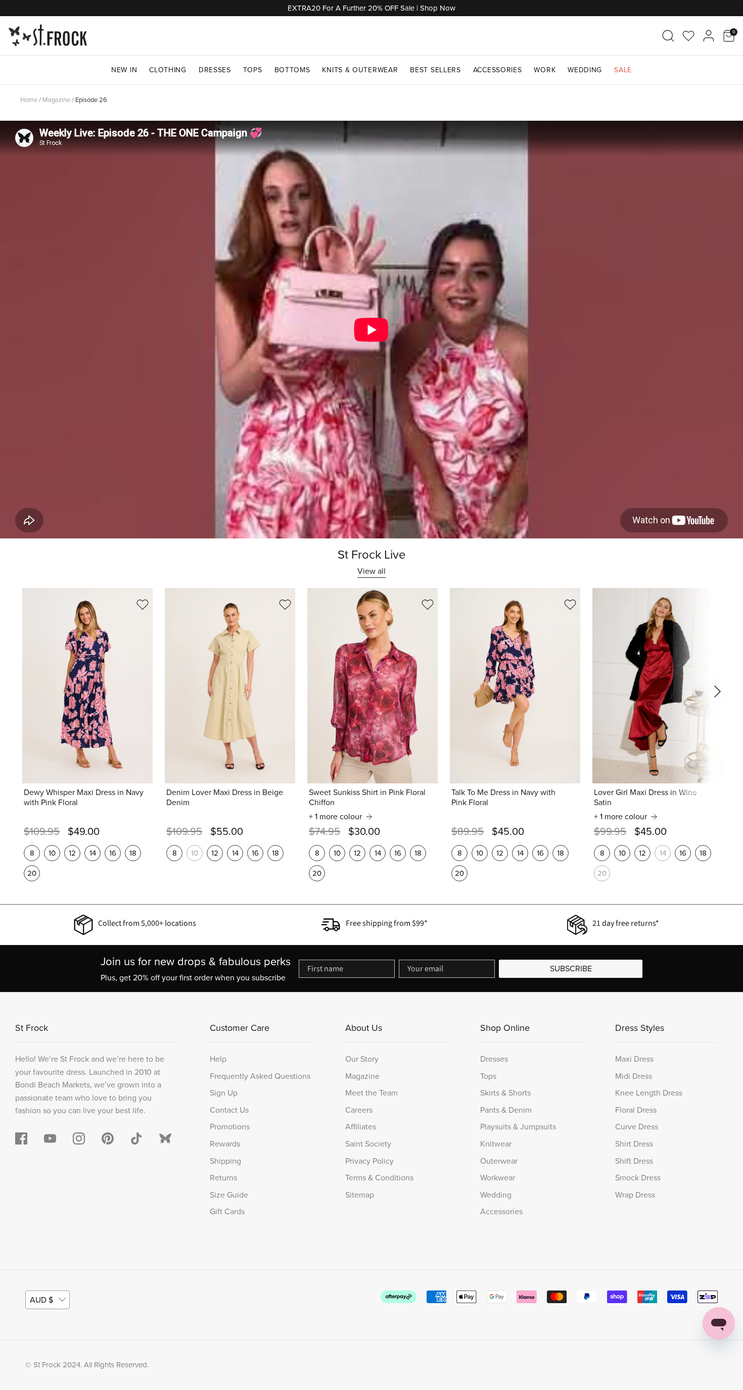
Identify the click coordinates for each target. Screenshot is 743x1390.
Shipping (225, 1161)
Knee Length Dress (648, 1093)
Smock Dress (638, 1177)
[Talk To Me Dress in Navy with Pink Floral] (515, 685)
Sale (623, 70)
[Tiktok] (136, 1138)
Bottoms (292, 70)
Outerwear (499, 1161)
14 (92, 853)
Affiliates (360, 1126)
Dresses (215, 70)
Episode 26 (91, 100)
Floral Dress (636, 1110)
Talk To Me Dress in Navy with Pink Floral (503, 797)
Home (28, 100)
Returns (223, 1177)
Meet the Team (371, 1093)
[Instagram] (79, 1138)
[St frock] (165, 1138)
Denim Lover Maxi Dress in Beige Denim (224, 797)
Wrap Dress (635, 1195)
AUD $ (41, 1300)
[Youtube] (50, 1138)
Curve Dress (636, 1126)
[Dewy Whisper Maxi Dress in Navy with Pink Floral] (87, 685)
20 (31, 873)
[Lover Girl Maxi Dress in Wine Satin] (657, 685)
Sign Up (224, 1093)
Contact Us (229, 1110)
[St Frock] (47, 35)
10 (52, 853)
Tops (252, 70)
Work (544, 70)
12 (72, 853)
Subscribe (571, 968)
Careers (359, 1110)
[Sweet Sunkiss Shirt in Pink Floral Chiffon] (372, 685)
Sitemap (359, 1195)
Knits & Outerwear (360, 70)
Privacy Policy (369, 1161)
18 (132, 853)
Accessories (497, 70)
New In (124, 70)
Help (218, 1059)
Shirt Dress (634, 1144)
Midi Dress (633, 1076)
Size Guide (229, 1195)
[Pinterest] (108, 1138)
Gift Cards (227, 1211)
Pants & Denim (506, 1110)
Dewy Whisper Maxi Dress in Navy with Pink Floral (84, 797)
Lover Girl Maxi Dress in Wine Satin (645, 797)
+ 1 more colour (335, 817)
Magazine (56, 100)
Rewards (225, 1144)
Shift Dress (634, 1161)
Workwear (497, 1177)
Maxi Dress (634, 1059)
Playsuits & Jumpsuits (518, 1126)
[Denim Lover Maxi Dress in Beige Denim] (230, 685)
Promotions (230, 1126)
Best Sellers (435, 70)
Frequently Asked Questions (260, 1076)
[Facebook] (21, 1138)
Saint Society (368, 1144)
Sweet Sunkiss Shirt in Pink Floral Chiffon (367, 797)
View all (371, 571)
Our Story (362, 1059)
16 (112, 853)
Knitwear (496, 1144)
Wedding (585, 70)
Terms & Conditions (379, 1177)
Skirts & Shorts (505, 1093)
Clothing (168, 70)
